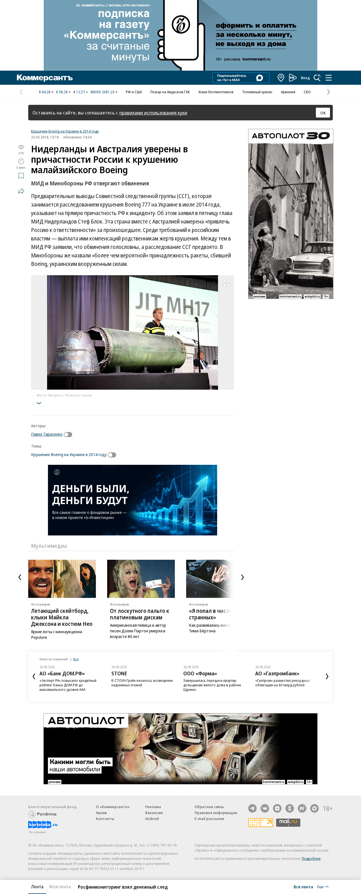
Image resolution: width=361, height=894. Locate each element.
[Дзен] (277, 808)
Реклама (153, 806)
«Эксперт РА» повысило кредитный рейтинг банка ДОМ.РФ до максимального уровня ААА (67, 685)
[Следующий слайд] (242, 577)
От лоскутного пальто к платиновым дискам (139, 614)
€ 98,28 (62, 91)
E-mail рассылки (209, 818)
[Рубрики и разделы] (328, 77)
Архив (101, 812)
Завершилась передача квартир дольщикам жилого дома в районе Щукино (212, 685)
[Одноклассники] (289, 808)
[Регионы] (281, 77)
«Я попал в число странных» (210, 614)
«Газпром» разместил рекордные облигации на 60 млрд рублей (282, 682)
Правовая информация (216, 812)
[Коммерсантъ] (45, 78)
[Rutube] (302, 808)
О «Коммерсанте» (113, 806)
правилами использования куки (153, 112)
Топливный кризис (257, 91)
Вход (305, 77)
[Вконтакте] (265, 808)
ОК (323, 113)
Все (75, 659)
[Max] (314, 808)
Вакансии (154, 812)
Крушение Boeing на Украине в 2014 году (65, 131)
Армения (288, 91)
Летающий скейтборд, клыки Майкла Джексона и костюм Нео (62, 617)
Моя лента (60, 887)
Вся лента (303, 886)
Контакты (105, 818)
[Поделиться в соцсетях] (21, 191)
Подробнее (311, 858)
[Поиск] (317, 77)
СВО (307, 91)
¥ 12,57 (79, 91)
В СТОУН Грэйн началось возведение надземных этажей (142, 682)
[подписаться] (69, 434)
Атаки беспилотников (216, 91)
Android (152, 818)
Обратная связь (209, 806)
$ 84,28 (44, 91)
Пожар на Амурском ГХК (170, 91)
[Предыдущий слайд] (19, 577)
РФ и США (134, 91)
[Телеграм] (252, 808)
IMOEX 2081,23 (103, 91)
